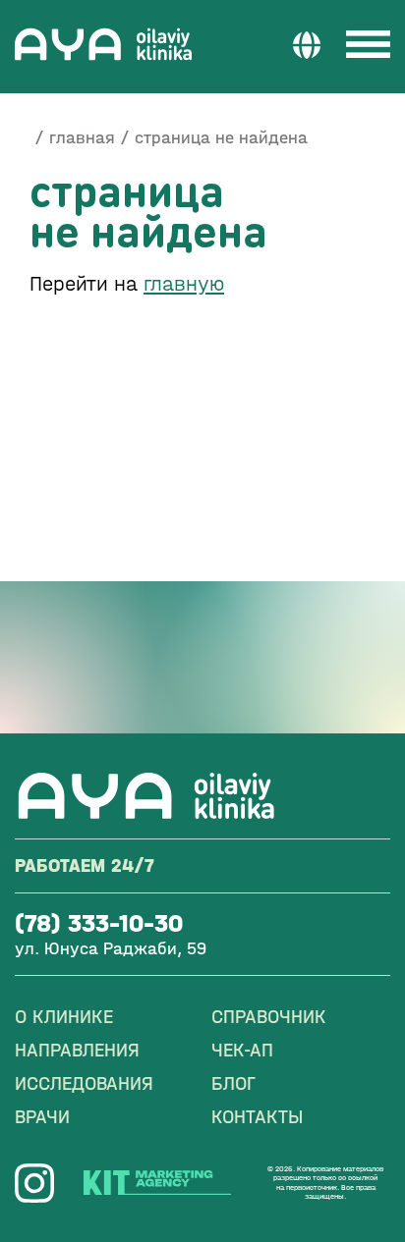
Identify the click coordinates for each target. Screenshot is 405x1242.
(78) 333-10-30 (99, 923)
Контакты (257, 1117)
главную (184, 284)
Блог (233, 1083)
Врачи (42, 1117)
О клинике (64, 1016)
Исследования (84, 1083)
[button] (306, 44)
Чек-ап (242, 1050)
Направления (77, 1050)
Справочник (268, 1016)
